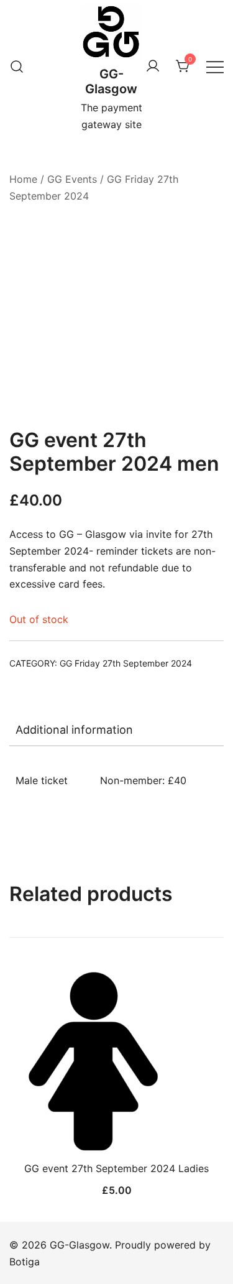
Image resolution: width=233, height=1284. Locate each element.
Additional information (74, 729)
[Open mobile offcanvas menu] (215, 66)
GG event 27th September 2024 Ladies (116, 1168)
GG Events (72, 179)
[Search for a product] (16, 66)
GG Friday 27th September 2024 (126, 663)
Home (23, 179)
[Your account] (152, 66)
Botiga (24, 1261)
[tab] (116, 730)
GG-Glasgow (111, 81)
